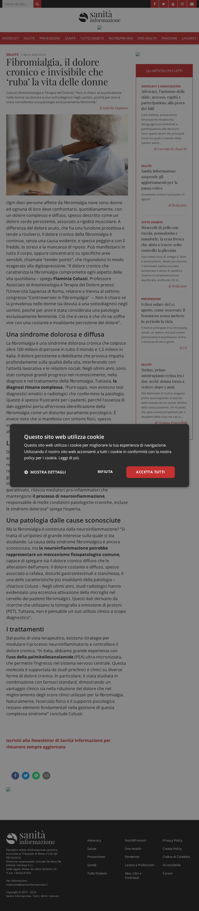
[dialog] (99, 455)
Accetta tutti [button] (150, 471)
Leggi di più (69, 458)
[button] (45, 472)
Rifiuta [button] (105, 471)
